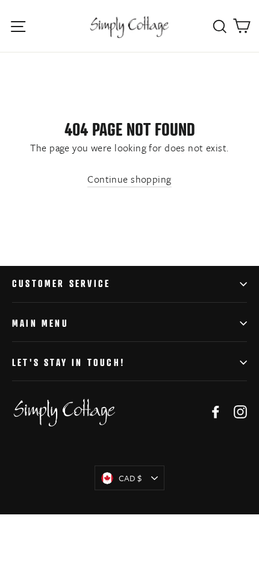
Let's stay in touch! (68, 362)
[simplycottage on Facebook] (215, 411)
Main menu (40, 323)
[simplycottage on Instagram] (240, 411)
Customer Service (61, 283)
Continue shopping (129, 179)
